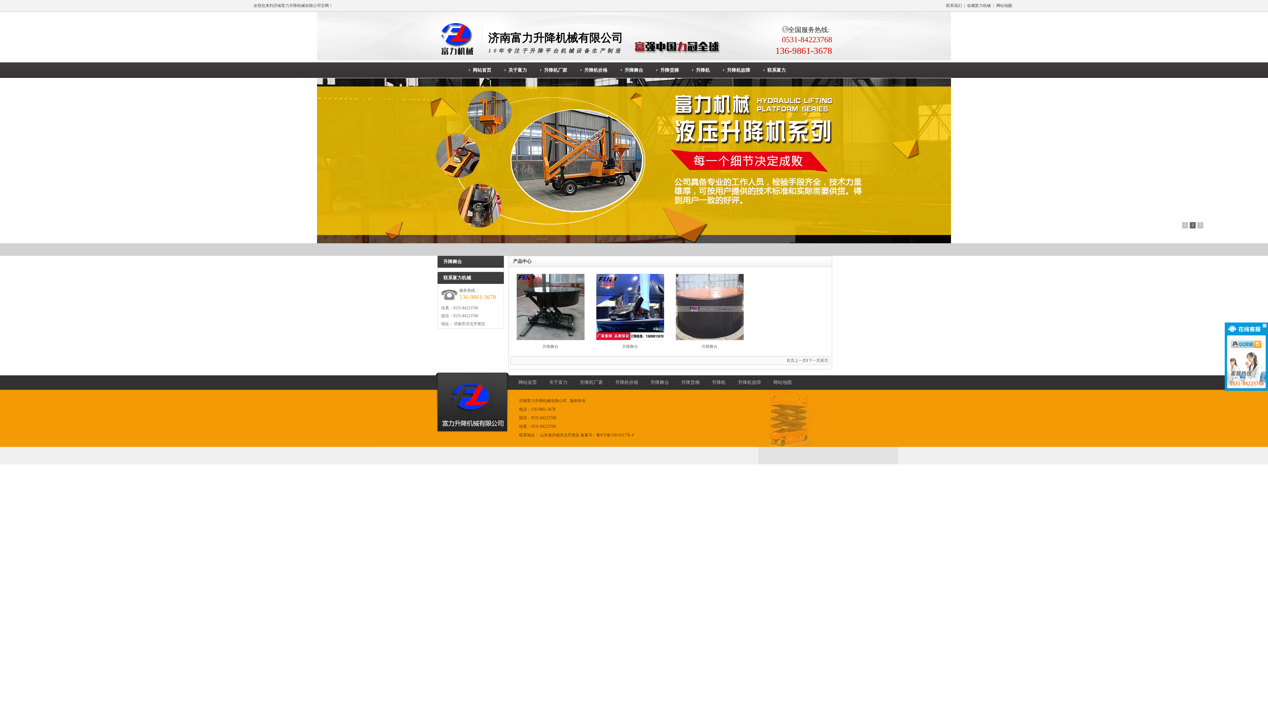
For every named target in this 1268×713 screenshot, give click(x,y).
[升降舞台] (550, 339)
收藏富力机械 (979, 5)
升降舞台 (550, 346)
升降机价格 (626, 382)
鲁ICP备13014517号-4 (615, 435)
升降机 (719, 382)
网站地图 (1004, 5)
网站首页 (527, 382)
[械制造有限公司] (459, 37)
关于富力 (558, 382)
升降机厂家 (591, 382)
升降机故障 (749, 382)
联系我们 (954, 5)
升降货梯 (690, 382)
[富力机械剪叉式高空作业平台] (634, 160)
